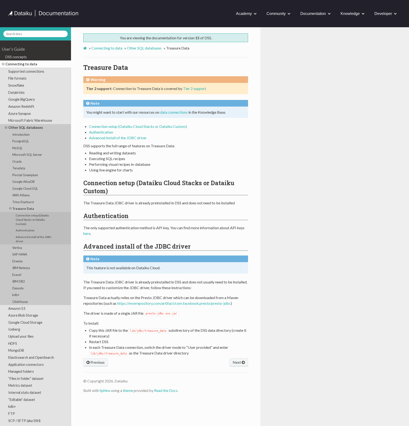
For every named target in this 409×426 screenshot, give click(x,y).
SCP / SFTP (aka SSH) (24, 421)
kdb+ (15, 295)
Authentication (25, 230)
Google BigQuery (21, 99)
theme (128, 390)
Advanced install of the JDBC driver (34, 239)
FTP (11, 414)
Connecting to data (21, 64)
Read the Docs (166, 390)
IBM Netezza (21, 268)
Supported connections (26, 71)
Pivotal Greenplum (25, 175)
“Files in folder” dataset (26, 379)
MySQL (17, 148)
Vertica (17, 248)
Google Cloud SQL (25, 188)
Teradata (18, 168)
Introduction (21, 134)
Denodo (18, 288)
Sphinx (105, 390)
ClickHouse (20, 302)
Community (276, 14)
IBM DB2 (18, 281)
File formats (17, 78)
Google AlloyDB (23, 182)
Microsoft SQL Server (27, 155)
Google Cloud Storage (25, 322)
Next (237, 362)
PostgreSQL (20, 141)
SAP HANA (19, 254)
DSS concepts (16, 57)
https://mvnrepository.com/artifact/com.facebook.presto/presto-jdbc (174, 303)
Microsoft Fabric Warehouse (30, 120)
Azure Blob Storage (23, 315)
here (86, 233)
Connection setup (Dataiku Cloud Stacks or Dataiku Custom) (32, 219)
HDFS (12, 343)
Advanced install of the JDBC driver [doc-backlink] (137, 246)
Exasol (16, 275)
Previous (97, 362)
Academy (244, 14)
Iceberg (14, 329)
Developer (383, 14)
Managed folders (21, 371)
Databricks (16, 92)
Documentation (313, 14)
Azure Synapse (19, 114)
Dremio (17, 261)
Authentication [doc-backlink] (106, 216)
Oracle (17, 161)
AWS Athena (21, 195)
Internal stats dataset (24, 392)
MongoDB (16, 350)
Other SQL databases (25, 128)
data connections (174, 112)
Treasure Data (23, 209)
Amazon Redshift (21, 106)
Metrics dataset (20, 386)
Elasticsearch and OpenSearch (31, 357)
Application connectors (26, 365)
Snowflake (16, 85)
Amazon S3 (16, 308)
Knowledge (350, 14)
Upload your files (21, 336)
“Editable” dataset (21, 400)
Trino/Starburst (23, 202)
